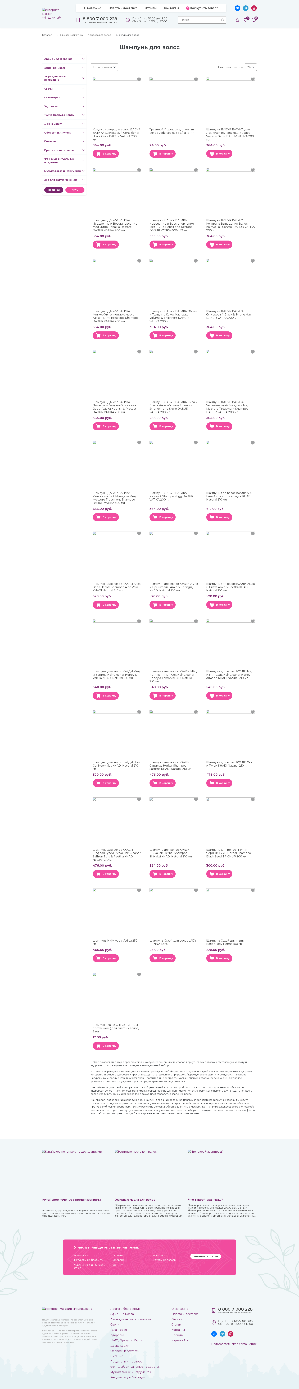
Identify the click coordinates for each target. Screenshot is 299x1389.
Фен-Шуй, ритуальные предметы (59, 160)
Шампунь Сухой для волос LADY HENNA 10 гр (173, 942)
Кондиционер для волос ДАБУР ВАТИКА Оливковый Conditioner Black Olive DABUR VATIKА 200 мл (117, 134)
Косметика (158, 1255)
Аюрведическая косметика (55, 78)
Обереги (118, 1260)
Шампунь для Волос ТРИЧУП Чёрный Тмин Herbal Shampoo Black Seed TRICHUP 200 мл (228, 853)
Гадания (118, 1255)
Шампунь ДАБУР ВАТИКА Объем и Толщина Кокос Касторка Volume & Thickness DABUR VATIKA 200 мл (174, 316)
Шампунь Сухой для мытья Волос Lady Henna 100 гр (225, 942)
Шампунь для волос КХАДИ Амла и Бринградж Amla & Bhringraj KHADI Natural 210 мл (174, 587)
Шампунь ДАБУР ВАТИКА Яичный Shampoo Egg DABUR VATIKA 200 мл (171, 496)
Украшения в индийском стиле (89, 1267)
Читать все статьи (205, 1256)
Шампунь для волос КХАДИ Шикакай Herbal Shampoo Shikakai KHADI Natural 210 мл (171, 853)
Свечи (48, 88)
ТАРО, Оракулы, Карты (59, 115)
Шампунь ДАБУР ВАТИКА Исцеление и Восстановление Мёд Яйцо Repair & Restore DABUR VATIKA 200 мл (115, 225)
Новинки (54, 189)
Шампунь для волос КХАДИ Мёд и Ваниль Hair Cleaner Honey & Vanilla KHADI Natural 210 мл (116, 675)
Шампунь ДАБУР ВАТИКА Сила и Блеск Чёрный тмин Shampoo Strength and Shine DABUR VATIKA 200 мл (174, 407)
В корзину (109, 153)
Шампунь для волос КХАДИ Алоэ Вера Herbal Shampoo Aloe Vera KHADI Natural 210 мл (117, 587)
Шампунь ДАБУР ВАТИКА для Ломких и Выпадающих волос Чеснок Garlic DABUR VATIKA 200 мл (230, 134)
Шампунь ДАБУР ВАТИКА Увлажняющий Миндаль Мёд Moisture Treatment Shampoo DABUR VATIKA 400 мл (114, 498)
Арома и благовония (58, 59)
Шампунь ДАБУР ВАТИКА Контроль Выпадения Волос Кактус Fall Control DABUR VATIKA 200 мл (230, 225)
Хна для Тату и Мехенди (60, 179)
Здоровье (51, 106)
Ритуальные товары (164, 1260)
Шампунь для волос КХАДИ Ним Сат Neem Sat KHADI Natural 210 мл (116, 766)
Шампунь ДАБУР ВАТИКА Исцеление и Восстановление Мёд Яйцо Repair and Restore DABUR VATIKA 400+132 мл (172, 225)
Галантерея (52, 97)
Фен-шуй (118, 1265)
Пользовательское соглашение (234, 1344)
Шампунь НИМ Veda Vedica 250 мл (115, 942)
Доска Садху (53, 123)
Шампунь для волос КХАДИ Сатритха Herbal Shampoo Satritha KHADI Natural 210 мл (171, 766)
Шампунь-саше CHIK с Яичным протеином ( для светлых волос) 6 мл (116, 1028)
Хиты (75, 189)
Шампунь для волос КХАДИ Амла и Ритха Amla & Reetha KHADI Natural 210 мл (230, 587)
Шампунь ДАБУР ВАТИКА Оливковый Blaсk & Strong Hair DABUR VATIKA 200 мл (228, 314)
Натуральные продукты (88, 1260)
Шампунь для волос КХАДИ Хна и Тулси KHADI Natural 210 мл (229, 764)
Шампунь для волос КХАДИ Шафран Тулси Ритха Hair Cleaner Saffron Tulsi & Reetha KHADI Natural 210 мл (117, 854)
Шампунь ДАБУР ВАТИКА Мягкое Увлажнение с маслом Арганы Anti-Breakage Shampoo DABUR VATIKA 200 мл (116, 316)
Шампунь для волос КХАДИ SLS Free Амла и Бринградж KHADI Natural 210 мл (229, 496)
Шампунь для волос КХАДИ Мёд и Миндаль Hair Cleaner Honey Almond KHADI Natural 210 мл (229, 675)
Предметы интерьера (59, 150)
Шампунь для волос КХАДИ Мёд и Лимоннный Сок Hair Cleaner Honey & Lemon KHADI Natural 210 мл (173, 676)
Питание (50, 141)
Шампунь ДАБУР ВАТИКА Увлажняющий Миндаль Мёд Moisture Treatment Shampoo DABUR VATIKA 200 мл (228, 407)
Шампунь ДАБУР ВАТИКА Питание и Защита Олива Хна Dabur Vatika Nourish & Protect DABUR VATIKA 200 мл (114, 407)
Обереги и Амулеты (57, 132)
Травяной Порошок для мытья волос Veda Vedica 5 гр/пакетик (172, 131)
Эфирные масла (55, 67)
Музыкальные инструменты (62, 171)
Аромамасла (81, 1255)
